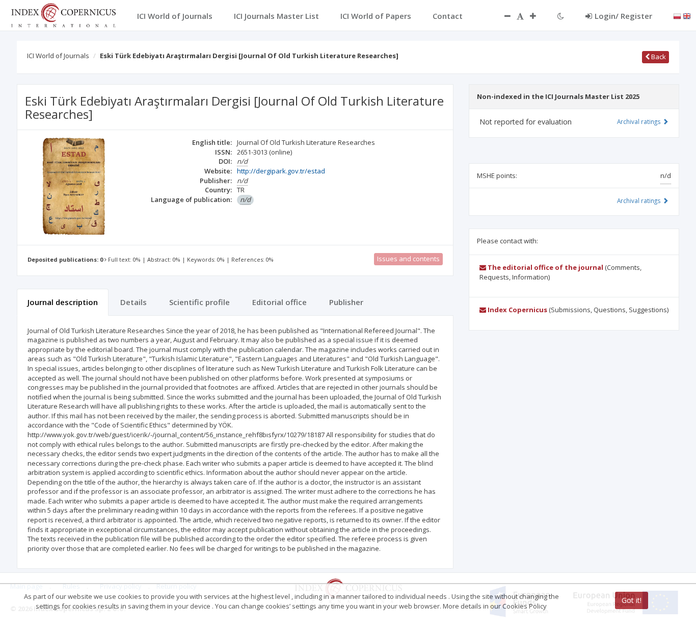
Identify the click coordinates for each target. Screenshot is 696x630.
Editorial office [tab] (279, 302)
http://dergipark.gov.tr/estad (281, 170)
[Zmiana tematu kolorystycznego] (561, 16)
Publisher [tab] (346, 302)
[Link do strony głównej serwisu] (63, 14)
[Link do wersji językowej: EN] (687, 15)
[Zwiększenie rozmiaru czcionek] (538, 16)
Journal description (63, 302)
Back (658, 56)
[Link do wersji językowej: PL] (677, 15)
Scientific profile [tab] (199, 302)
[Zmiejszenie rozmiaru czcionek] (502, 16)
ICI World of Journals (58, 55)
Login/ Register (623, 16)
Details (133, 302)
